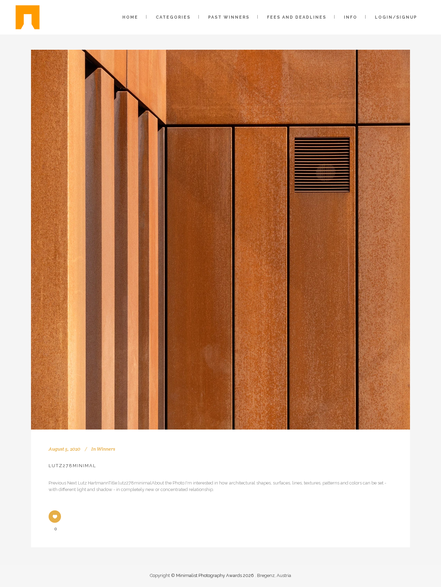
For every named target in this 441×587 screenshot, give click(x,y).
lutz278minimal (72, 465)
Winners (106, 449)
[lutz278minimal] (220, 240)
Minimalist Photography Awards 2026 (215, 575)
